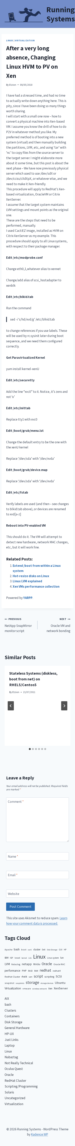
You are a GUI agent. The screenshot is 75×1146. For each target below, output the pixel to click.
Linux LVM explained (27, 581)
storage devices (47, 983)
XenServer (61, 988)
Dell (43, 949)
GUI (60, 949)
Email (13, 875)
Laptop (10, 1045)
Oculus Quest (14, 1069)
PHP (24, 970)
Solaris (9, 1092)
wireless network (39, 988)
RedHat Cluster (12, 976)
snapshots (20, 983)
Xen (50, 988)
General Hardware (17, 1028)
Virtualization (25, 40)
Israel (17, 957)
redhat (45, 970)
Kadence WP (39, 1134)
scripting (49, 976)
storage (32, 982)
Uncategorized (15, 1098)
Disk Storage (52, 949)
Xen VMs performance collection (36, 586)
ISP (11, 957)
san (30, 976)
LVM (7, 964)
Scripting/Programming (21, 1086)
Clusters (10, 1010)
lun (62, 957)
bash (17, 949)
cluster (36, 949)
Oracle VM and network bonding (58, 625)
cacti (30, 949)
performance (12, 970)
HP (65, 949)
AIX (7, 998)
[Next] (64, 705)
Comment (16, 802)
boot (23, 949)
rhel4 (24, 976)
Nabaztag (15, 964)
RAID (30, 970)
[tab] (30, 749)
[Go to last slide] (11, 705)
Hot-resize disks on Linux (31, 576)
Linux (9, 40)
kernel (24, 957)
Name (13, 856)
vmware (26, 988)
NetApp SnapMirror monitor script (18, 625)
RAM (36, 970)
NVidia (36, 964)
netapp (27, 964)
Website (13, 894)
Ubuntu (60, 983)
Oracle (47, 963)
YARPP (27, 598)
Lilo (30, 957)
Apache (8, 949)
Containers (12, 1016)
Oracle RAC (59, 964)
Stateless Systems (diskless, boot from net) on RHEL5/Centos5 (33, 679)
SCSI (59, 976)
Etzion (12, 84)
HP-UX (9, 1034)
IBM (6, 957)
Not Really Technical (19, 1063)
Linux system (53, 957)
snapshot (9, 983)
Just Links (11, 1040)
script (38, 976)
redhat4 (57, 970)
